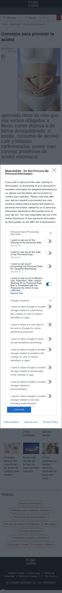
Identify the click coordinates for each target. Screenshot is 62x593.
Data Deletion (11, 422)
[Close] (55, 171)
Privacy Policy (50, 422)
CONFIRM (19, 410)
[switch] (48, 241)
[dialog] (31, 296)
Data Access (31, 422)
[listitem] (31, 233)
